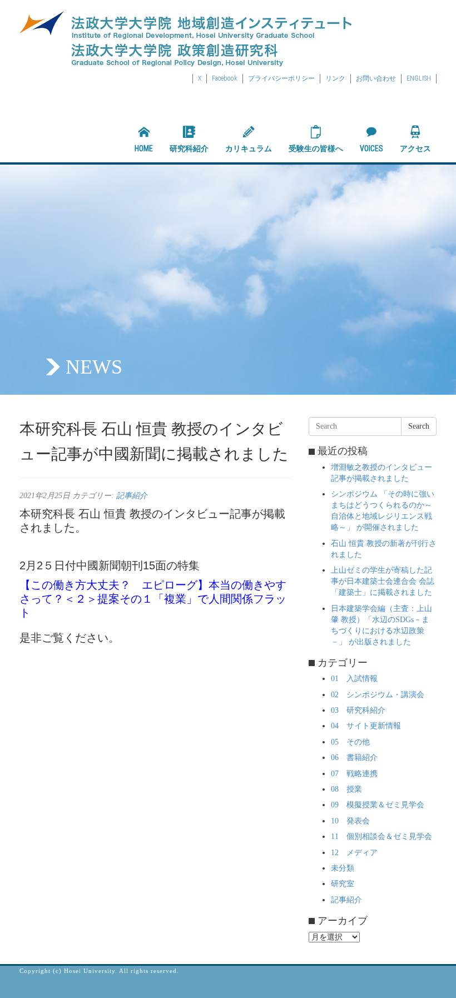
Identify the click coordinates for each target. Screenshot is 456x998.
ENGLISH (419, 78)
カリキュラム (248, 148)
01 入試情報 (354, 678)
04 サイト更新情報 (366, 726)
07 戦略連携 (354, 773)
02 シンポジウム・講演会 (377, 695)
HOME (144, 148)
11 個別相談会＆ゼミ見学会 (381, 836)
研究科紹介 (189, 148)
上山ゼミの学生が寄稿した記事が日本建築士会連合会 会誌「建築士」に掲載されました (382, 581)
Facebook (224, 78)
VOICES (371, 148)
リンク (335, 78)
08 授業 (346, 789)
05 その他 (350, 742)
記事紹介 (131, 495)
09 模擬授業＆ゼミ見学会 (377, 805)
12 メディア (354, 852)
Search (418, 426)
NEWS (94, 367)
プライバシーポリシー (281, 78)
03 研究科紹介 (358, 710)
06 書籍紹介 (354, 757)
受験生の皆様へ (316, 148)
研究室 (342, 884)
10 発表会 (350, 821)
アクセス (415, 148)
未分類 (342, 868)
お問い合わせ (376, 78)
